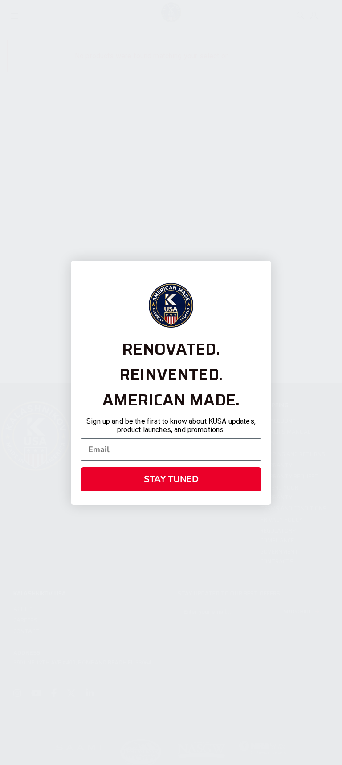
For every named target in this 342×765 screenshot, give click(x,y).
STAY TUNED (171, 479)
